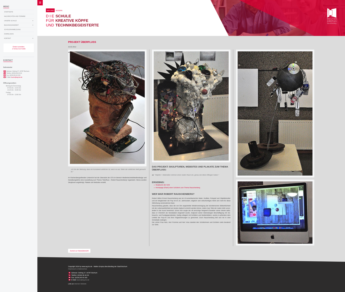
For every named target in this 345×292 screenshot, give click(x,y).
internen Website (80, 284)
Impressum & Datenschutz (77, 269)
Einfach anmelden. (18, 48)
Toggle (40, 2)
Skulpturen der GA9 (163, 185)
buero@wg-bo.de (83, 280)
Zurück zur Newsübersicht (79, 251)
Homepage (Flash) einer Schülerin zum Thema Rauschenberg (178, 187)
